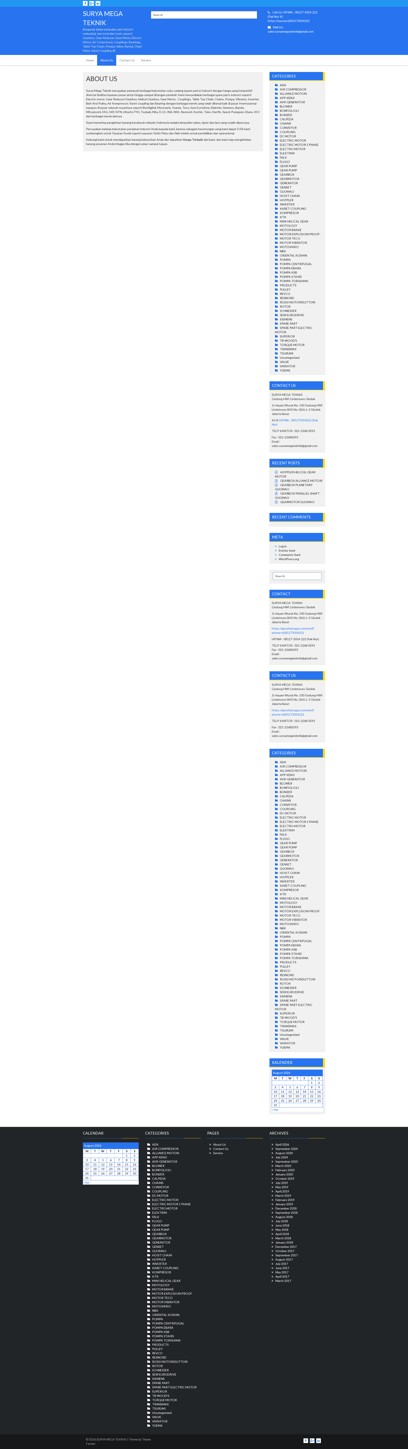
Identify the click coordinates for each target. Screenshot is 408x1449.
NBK (283, 251)
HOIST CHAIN (290, 196)
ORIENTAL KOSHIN (293, 255)
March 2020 (283, 1166)
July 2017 (281, 1263)
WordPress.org (289, 559)
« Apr (275, 1109)
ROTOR (285, 306)
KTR (283, 217)
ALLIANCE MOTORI (293, 93)
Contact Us (127, 60)
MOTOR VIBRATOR (293, 242)
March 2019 (283, 1195)
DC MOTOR (288, 136)
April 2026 (282, 1144)
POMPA (285, 259)
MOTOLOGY (288, 225)
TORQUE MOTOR (292, 345)
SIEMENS (286, 319)
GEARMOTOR (289, 179)
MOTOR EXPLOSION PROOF (300, 234)
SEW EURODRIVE (292, 315)
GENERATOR (289, 183)
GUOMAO (287, 191)
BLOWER (286, 106)
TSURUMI (286, 353)
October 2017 (284, 1251)
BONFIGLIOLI (289, 110)
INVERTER (287, 204)
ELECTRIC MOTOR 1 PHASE (299, 144)
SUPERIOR (287, 336)
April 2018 (282, 1234)
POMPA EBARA (290, 268)
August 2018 (284, 1217)
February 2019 (285, 1200)
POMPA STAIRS (291, 276)
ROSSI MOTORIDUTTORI (298, 302)
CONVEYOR (288, 127)
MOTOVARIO (289, 247)
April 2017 (282, 1276)
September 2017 (286, 1255)
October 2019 (284, 1178)
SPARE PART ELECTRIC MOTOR (174, 1387)
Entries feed (287, 550)
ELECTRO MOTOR (292, 149)
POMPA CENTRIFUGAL (296, 264)
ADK (283, 85)
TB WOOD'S (288, 340)
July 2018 (281, 1221)
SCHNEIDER (288, 311)
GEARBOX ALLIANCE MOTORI (301, 480)
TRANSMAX (288, 349)
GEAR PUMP (288, 166)
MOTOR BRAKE (291, 230)
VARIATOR (287, 366)
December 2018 (286, 1208)
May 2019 (281, 1187)
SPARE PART (289, 323)
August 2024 (284, 1153)
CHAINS (285, 123)
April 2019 (282, 1191)
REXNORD (287, 298)
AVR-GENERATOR (292, 102)
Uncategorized (289, 357)
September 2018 (286, 1212)
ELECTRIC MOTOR (293, 140)
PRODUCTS (288, 285)
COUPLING (288, 132)
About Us (106, 60)
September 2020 (286, 1161)
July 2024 (281, 1157)
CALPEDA (286, 119)
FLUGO (285, 162)
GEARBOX (287, 174)
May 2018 (281, 1229)
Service (146, 60)
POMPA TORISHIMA (294, 281)
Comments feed (289, 555)
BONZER (286, 115)
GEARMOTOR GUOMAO (297, 502)
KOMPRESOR (289, 213)
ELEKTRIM (287, 153)
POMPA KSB (288, 272)
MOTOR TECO (290, 238)
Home (90, 60)
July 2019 (281, 1183)
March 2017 (283, 1281)
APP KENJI (287, 98)
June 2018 (282, 1225)
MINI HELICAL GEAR (294, 221)
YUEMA (285, 370)
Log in (283, 546)
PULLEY (285, 289)
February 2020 (285, 1170)
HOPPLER (286, 200)
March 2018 (283, 1238)
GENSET (286, 187)
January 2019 (284, 1204)
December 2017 (286, 1246)
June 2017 (282, 1268)
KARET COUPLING (293, 208)
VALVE (284, 362)
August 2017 (284, 1259)
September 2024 (286, 1149)
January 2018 (284, 1242)
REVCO (285, 294)
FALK (283, 157)
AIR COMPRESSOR (293, 89)
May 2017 (281, 1272)
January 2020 (284, 1174)
